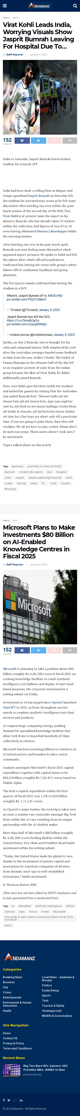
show (33, 483)
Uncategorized (51, 1010)
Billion (70, 906)
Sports (15, 17)
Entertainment (12, 997)
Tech (15, 520)
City (5, 987)
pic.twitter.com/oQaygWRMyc (27, 324)
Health (7, 1010)
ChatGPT (9, 707)
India (8, 477)
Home (6, 17)
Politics (47, 985)
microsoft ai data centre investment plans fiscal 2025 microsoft (39, 918)
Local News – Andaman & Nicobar (58, 979)
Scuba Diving (50, 990)
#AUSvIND (55, 296)
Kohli (69, 477)
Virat (53, 483)
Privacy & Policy (13, 1043)
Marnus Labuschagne (52, 231)
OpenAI (57, 702)
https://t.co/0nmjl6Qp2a (23, 320)
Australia (17, 466)
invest (45, 911)
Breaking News (12, 977)
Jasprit (20, 477)
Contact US (10, 1038)
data (22, 911)
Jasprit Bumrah (39, 195)
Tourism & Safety (53, 1005)
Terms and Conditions (17, 1048)
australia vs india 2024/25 (44, 466)
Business (9, 982)
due (49, 472)
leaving (21, 483)
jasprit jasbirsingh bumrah (45, 477)
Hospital (61, 472)
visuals (65, 483)
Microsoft (10, 669)
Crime (7, 992)
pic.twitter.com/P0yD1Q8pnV (26, 299)
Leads (8, 483)
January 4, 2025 (38, 54)
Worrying (10, 489)
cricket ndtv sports (31, 472)
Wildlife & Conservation (57, 1015)
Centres (10, 911)
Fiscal (33, 911)
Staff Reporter (14, 54)
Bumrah (10, 472)
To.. (44, 483)
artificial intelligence (49, 906)
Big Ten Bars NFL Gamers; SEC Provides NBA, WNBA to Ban (45, 1067)
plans (8, 925)
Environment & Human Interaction (17, 1004)
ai (13, 906)
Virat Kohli (10, 216)
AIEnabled (25, 906)
